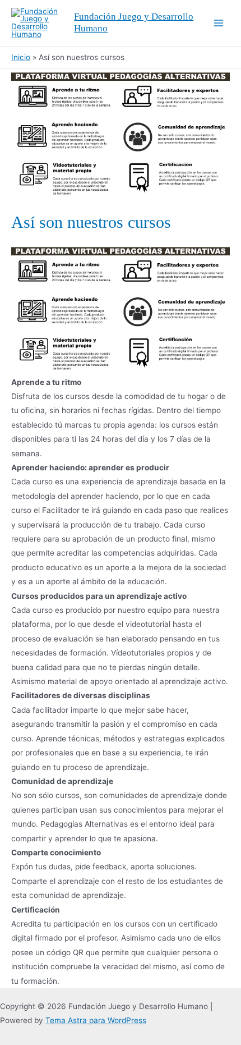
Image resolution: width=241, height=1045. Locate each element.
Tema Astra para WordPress (95, 1020)
